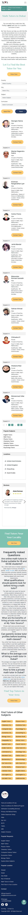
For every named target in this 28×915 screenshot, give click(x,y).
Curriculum (4, 101)
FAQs (2, 817)
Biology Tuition (5, 858)
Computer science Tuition (8, 852)
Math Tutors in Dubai (7, 881)
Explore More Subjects (8, 861)
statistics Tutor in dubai (21, 725)
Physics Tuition (5, 846)
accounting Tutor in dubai (21, 733)
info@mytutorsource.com (8, 895)
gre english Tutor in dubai (21, 774)
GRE (2, 829)
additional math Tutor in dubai (21, 778)
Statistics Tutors (8, 443)
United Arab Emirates (14, 461)
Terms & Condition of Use (8, 803)
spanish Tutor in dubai (7, 744)
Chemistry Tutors (9, 441)
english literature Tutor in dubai (21, 771)
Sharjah (3, 870)
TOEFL (3, 826)
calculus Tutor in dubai (7, 771)
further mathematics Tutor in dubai (7, 767)
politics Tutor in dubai (21, 755)
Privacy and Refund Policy (9, 811)
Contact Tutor (17, 142)
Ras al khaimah (5, 878)
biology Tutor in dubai (7, 736)
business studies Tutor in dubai (21, 736)
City (2, 87)
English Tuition (5, 841)
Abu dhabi (4, 876)
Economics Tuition (6, 855)
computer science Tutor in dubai (7, 729)
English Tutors (8, 435)
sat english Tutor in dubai (7, 774)
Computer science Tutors (11, 445)
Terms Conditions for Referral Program (12, 806)
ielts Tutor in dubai (21, 763)
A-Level (12, 570)
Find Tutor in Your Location (9, 884)
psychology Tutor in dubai (21, 729)
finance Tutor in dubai (21, 767)
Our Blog (3, 908)
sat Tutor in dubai (7, 763)
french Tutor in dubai (21, 744)
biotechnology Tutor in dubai (21, 759)
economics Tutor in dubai (7, 733)
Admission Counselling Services (10, 808)
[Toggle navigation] (25, 2)
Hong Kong (10, 469)
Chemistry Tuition (6, 849)
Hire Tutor (14, 543)
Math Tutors (7, 437)
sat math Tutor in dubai (7, 778)
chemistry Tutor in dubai (7, 725)
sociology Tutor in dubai (21, 752)
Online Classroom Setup (8, 814)
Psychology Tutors (9, 447)
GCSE (7, 570)
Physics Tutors (8, 439)
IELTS (2, 823)
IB (23, 568)
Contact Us (11, 908)
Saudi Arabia (11, 473)
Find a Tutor (14, 74)
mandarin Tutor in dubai (7, 755)
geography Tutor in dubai (7, 740)
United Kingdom (12, 465)
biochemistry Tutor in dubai (7, 759)
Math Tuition (4, 843)
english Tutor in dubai (7, 721)
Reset (21, 111)
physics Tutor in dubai (21, 721)
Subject (3, 94)
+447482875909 (6, 901)
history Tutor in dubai (21, 740)
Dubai (3, 873)
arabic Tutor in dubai (7, 748)
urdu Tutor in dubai (21, 748)
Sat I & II (3, 820)
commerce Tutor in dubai (7, 752)
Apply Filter (7, 111)
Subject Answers (6, 832)
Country (3, 80)
